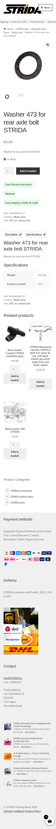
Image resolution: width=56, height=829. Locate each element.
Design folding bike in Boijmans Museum (30, 768)
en (15, 220)
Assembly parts (38, 28)
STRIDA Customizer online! (24, 780)
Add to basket (28, 171)
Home (10, 28)
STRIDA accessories (21, 490)
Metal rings (17, 32)
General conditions (14, 811)
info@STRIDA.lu (13, 678)
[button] (47, 44)
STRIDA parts (22, 28)
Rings (6, 32)
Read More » (30, 732)
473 (11, 220)
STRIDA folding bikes (22, 496)
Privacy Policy (33, 811)
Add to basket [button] (15, 378)
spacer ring (24, 220)
